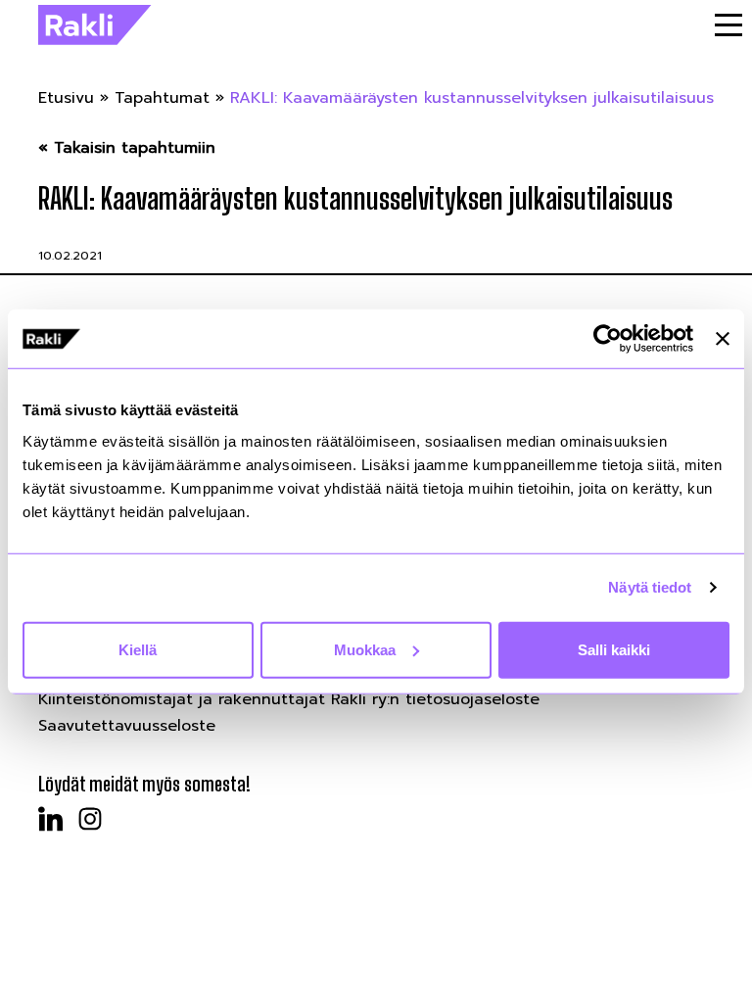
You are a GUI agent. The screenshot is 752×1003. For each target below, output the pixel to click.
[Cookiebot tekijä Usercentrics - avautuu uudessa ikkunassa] (607, 339)
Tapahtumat (162, 98)
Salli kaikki (614, 649)
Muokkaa (365, 649)
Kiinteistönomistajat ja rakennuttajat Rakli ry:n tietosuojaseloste (289, 699)
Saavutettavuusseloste (126, 726)
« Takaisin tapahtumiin (126, 148)
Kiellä (137, 649)
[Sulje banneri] (722, 339)
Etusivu (66, 98)
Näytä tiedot (649, 587)
